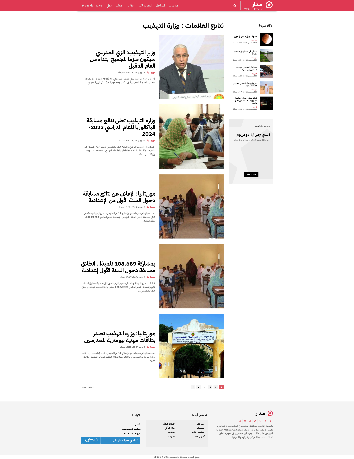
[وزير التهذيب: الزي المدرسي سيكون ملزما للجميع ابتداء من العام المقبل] (191, 67)
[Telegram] (255, 421)
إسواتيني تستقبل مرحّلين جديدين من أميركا (246, 68)
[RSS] (260, 421)
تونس (255, 107)
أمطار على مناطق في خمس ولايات (245, 52)
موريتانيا (151, 72)
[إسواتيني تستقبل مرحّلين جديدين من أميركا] (266, 71)
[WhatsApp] (240, 421)
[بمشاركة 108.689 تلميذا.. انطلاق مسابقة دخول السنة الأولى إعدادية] (191, 276)
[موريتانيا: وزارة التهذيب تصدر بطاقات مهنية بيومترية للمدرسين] (191, 346)
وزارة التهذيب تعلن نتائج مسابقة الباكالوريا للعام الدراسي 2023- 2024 (120, 127)
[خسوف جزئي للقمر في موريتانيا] (266, 39)
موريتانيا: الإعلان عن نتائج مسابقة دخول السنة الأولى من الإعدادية (119, 197)
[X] (245, 421)
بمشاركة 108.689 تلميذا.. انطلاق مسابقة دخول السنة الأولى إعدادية (118, 267)
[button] (235, 5)
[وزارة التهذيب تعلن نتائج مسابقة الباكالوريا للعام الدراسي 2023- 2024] (191, 136)
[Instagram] (265, 421)
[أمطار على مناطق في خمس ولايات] (266, 55)
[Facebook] (270, 421)
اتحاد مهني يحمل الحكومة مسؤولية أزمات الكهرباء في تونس (246, 100)
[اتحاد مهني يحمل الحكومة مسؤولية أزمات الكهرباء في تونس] (266, 103)
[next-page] (193, 387)
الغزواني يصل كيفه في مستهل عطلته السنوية (245, 84)
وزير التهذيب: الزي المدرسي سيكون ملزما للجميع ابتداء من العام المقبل (122, 59)
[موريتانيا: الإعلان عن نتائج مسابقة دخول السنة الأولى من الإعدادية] (191, 206)
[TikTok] (250, 421)
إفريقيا (254, 73)
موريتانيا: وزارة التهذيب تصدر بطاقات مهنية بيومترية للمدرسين (119, 336)
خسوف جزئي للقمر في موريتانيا (244, 36)
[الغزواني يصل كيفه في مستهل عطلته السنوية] (266, 87)
